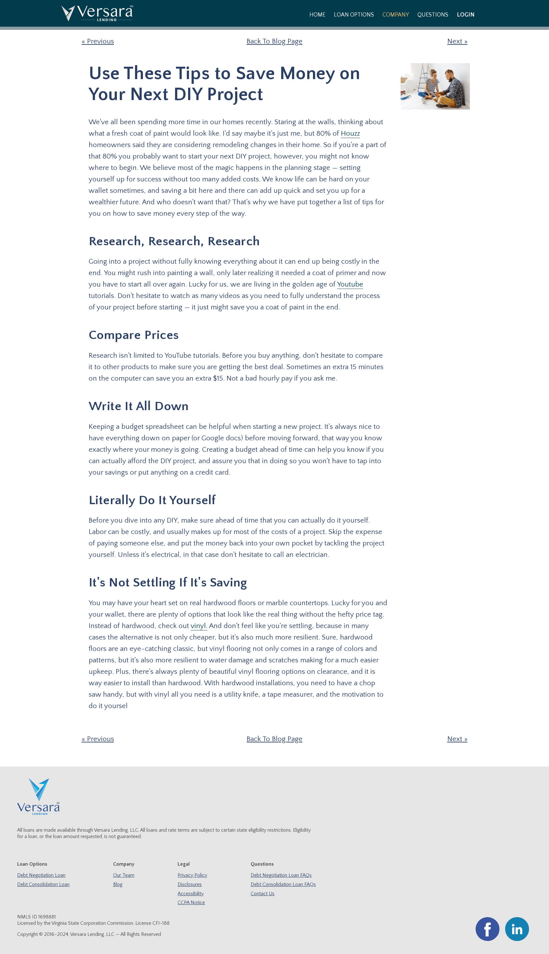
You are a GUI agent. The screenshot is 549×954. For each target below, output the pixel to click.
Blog (117, 884)
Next (454, 41)
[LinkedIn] (517, 939)
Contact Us (262, 893)
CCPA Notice (191, 902)
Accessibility (191, 893)
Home (317, 15)
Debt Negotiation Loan (41, 875)
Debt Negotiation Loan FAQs (281, 875)
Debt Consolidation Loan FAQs (283, 884)
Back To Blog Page (274, 41)
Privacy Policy (192, 875)
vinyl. (199, 626)
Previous (100, 41)
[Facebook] (487, 939)
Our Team (123, 875)
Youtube (350, 284)
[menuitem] (317, 14)
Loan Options (354, 15)
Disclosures (190, 884)
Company (396, 15)
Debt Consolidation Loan (43, 884)
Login (466, 15)
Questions (432, 15)
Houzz (350, 134)
